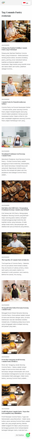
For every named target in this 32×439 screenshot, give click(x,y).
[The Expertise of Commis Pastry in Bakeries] (16, 243)
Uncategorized (5, 45)
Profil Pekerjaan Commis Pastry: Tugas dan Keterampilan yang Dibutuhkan (15, 412)
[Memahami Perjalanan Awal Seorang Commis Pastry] (16, 137)
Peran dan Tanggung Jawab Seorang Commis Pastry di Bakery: (13, 360)
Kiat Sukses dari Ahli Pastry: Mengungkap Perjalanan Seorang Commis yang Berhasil (15, 209)
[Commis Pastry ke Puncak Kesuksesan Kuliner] (16, 85)
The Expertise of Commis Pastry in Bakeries (15, 260)
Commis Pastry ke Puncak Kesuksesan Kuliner (14, 103)
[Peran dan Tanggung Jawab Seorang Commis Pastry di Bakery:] (16, 343)
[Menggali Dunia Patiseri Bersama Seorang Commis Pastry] (16, 291)
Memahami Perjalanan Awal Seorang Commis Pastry (13, 155)
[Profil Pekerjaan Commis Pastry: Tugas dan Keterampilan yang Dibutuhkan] (16, 395)
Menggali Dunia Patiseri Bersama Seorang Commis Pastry (15, 308)
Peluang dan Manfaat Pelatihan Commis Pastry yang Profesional (14, 49)
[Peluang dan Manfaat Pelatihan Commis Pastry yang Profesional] (16, 31)
